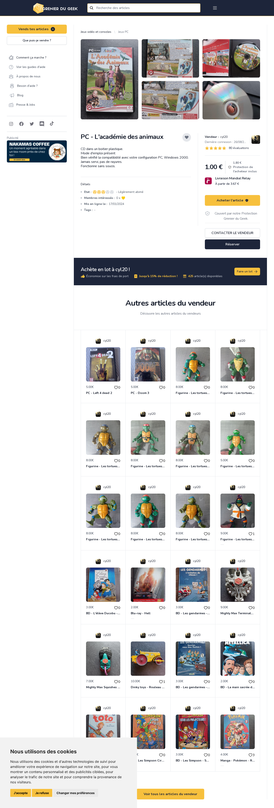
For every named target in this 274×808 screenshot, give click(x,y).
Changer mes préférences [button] (76, 793)
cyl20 (223, 137)
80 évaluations (239, 148)
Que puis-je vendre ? (37, 40)
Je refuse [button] (42, 793)
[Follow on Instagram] (11, 123)
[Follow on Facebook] (21, 123)
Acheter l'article (230, 200)
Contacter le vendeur (232, 233)
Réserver (232, 244)
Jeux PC (123, 32)
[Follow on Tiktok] (52, 123)
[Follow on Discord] (42, 123)
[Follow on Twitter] (31, 123)
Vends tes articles (33, 29)
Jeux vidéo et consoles (96, 32)
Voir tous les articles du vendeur (170, 794)
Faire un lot (244, 271)
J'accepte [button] (21, 793)
